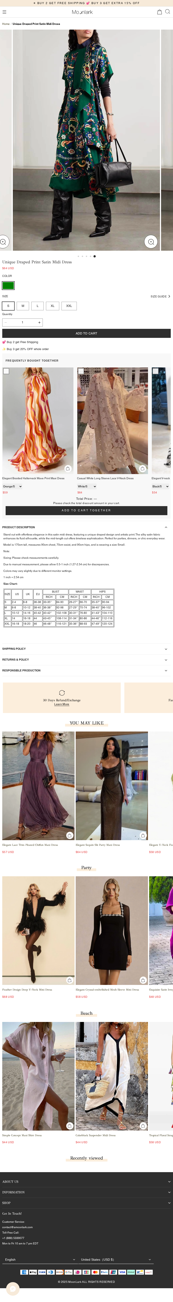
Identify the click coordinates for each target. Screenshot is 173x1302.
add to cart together (86, 510)
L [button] (38, 306)
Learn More (61, 704)
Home (6, 24)
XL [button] (53, 306)
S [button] (8, 306)
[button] (4, 12)
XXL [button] (69, 306)
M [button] (23, 306)
